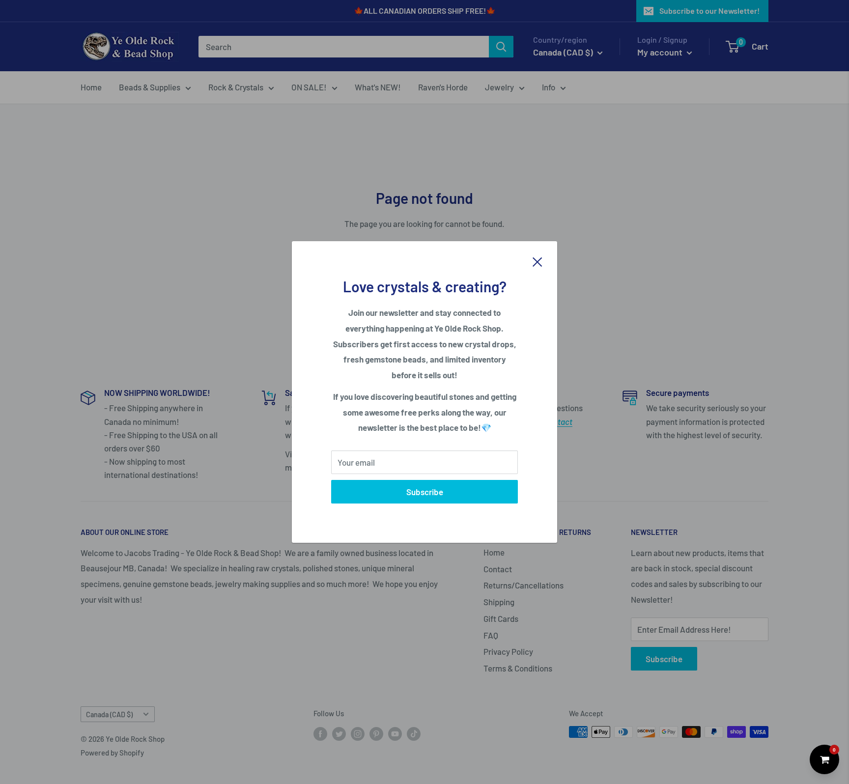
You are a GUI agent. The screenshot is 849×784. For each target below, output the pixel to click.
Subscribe (424, 492)
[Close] (537, 261)
